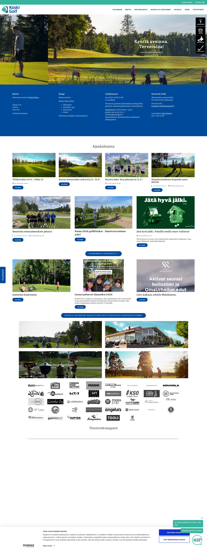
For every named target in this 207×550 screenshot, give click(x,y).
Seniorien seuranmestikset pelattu (32, 231)
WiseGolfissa (33, 97)
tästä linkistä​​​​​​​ (167, 113)
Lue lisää (18, 187)
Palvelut (177, 9)
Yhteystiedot (198, 9)
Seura (187, 9)
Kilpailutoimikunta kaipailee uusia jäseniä (169, 180)
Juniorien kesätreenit (24, 294)
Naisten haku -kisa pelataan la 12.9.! (124, 179)
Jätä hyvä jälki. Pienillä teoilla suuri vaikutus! (163, 231)
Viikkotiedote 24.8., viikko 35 (27, 179)
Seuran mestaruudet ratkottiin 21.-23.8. (79, 179)
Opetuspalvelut (140, 9)
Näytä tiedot (47, 546)
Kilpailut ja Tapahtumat (161, 9)
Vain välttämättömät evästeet (174, 539)
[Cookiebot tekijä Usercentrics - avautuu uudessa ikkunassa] (28, 545)
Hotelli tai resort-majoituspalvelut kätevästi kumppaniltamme (103, 315)
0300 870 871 (110, 110)
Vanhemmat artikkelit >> (103, 254)
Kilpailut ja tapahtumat (60, 364)
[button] (3, 275)
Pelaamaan (117, 9)
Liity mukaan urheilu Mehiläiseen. (157, 294)
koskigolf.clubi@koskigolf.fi (162, 106)
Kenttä (128, 9)
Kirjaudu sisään (200, 2)
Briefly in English (187, 2)
